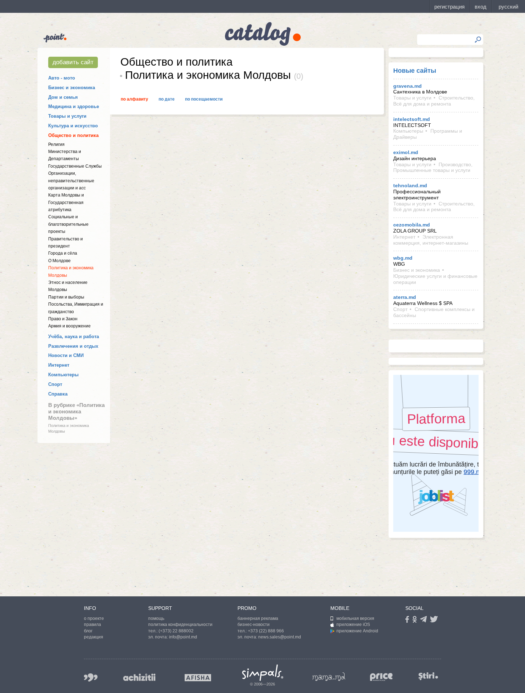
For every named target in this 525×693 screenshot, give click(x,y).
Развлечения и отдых (73, 346)
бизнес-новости (254, 624)
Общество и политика (73, 135)
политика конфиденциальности (180, 624)
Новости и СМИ (66, 355)
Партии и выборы (66, 297)
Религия (56, 144)
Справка (58, 394)
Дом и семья (63, 97)
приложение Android (357, 630)
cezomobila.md (411, 225)
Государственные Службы (75, 166)
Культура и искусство (73, 125)
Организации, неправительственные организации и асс (71, 180)
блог (88, 630)
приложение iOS (353, 624)
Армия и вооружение (69, 325)
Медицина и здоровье (73, 106)
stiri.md (428, 676)
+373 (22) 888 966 (266, 630)
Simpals (262, 672)
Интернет (58, 365)
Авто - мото (61, 78)
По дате (167, 99)
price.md (381, 677)
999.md (91, 677)
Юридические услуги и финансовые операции (435, 279)
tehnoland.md (410, 185)
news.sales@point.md (279, 637)
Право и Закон (63, 318)
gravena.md (407, 86)
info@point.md (183, 637)
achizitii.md (139, 677)
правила (92, 624)
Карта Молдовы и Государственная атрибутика (66, 202)
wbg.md (402, 258)
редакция (93, 637)
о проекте (94, 618)
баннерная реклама (258, 618)
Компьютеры (63, 374)
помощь (156, 618)
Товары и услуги (67, 116)
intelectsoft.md (411, 119)
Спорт (55, 384)
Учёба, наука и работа (73, 336)
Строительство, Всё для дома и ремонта (434, 101)
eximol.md (405, 152)
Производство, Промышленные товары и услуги (432, 167)
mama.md (328, 676)
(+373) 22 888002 (176, 630)
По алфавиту (134, 99)
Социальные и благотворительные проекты (68, 224)
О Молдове (59, 260)
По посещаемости (203, 99)
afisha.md (198, 677)
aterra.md (404, 297)
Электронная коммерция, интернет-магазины (430, 240)
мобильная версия (355, 618)
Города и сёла (62, 253)
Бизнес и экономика (71, 87)
